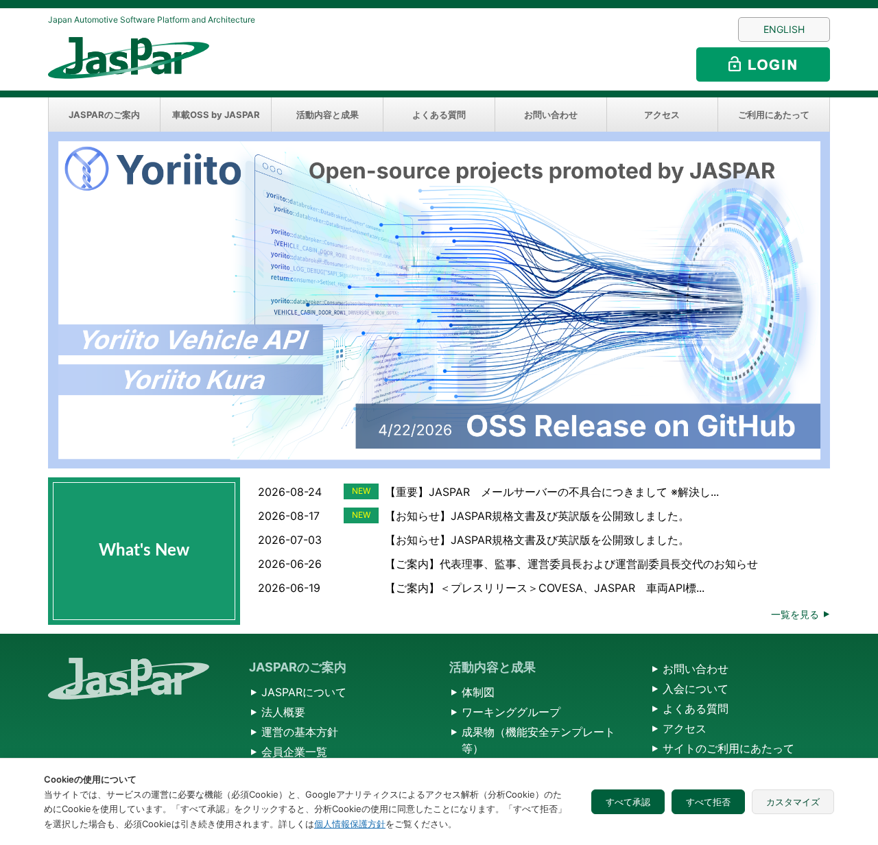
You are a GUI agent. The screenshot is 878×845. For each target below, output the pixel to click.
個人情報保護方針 (349, 823)
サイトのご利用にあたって (728, 748)
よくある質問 (439, 114)
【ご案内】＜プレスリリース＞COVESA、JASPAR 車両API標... (544, 588)
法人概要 (283, 712)
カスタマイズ (793, 801)
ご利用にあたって (773, 114)
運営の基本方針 (299, 732)
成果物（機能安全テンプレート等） (538, 740)
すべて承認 (628, 801)
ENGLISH (784, 29)
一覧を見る (795, 614)
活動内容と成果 (327, 114)
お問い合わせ (551, 114)
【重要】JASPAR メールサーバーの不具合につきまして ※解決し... (552, 492)
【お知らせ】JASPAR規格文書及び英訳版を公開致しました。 (537, 516)
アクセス (662, 114)
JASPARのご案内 (104, 114)
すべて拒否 (708, 801)
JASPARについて (303, 692)
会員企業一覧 (294, 752)
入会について (695, 688)
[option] (439, 300)
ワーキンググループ (511, 712)
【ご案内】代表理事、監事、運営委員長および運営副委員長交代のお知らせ (571, 564)
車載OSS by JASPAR (216, 114)
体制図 (478, 692)
